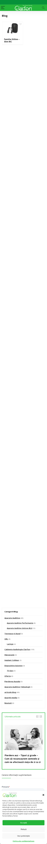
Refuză (23, 829)
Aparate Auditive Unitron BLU (19, 628)
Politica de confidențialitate (23, 841)
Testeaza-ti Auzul (12, 633)
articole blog (10, 692)
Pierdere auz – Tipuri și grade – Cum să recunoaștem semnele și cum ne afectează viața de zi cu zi (23, 758)
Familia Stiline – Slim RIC (12, 40)
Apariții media (10, 697)
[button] (43, 795)
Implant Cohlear (11, 660)
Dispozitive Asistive (13, 665)
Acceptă (23, 823)
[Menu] (3, 8)
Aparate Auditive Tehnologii (17, 687)
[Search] (43, 8)
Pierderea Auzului (12, 681)
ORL (6, 639)
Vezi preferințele (23, 836)
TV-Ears (10, 671)
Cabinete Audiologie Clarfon (17, 649)
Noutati (8, 703)
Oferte (7, 676)
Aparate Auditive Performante (20, 623)
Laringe (10, 644)
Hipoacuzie (9, 655)
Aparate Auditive (12, 618)
